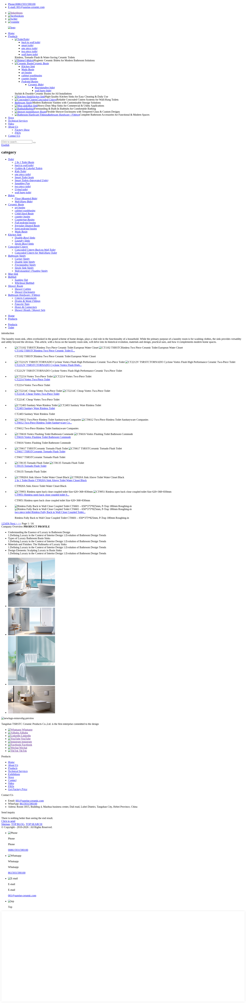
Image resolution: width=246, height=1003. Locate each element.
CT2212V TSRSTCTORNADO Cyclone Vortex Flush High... (48, 365)
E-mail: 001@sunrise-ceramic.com (26, 7)
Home (11, 315)
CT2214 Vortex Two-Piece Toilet (32, 379)
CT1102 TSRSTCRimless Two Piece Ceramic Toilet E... (45, 350)
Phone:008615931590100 (21, 4)
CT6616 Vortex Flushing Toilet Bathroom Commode (43, 437)
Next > (13, 523)
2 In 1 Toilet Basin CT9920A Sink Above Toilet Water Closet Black (51, 480)
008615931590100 (18, 850)
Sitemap (5, 824)
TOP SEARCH (34, 824)
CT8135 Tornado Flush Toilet (30, 465)
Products (12, 318)
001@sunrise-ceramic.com (30, 800)
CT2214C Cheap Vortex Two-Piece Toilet (37, 393)
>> (19, 523)
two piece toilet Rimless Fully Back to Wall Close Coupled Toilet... (50, 512)
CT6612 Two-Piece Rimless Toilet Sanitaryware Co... (43, 422)
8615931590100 (28, 803)
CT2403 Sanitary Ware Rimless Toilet (35, 408)
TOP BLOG (17, 824)
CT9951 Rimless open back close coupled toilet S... (42, 494)
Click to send (8, 821)
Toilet (11, 327)
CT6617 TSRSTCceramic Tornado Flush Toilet (40, 451)
